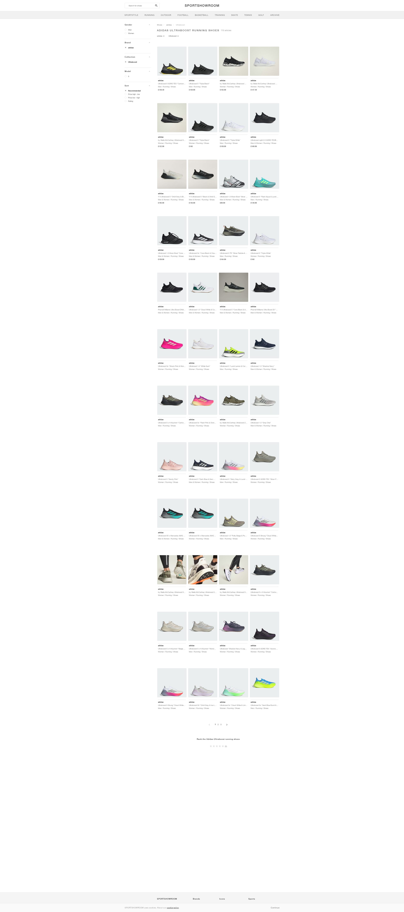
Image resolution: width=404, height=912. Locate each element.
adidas (131, 48)
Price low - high (134, 98)
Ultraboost (132, 62)
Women (131, 33)
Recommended (134, 91)
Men (130, 30)
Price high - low (134, 94)
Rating (130, 101)
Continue (275, 907)
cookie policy (173, 907)
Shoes (159, 25)
